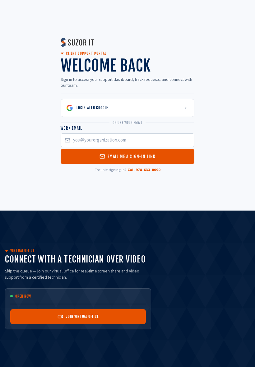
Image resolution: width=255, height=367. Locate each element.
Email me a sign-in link (132, 156)
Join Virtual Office (82, 316)
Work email (71, 128)
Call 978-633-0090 (144, 170)
